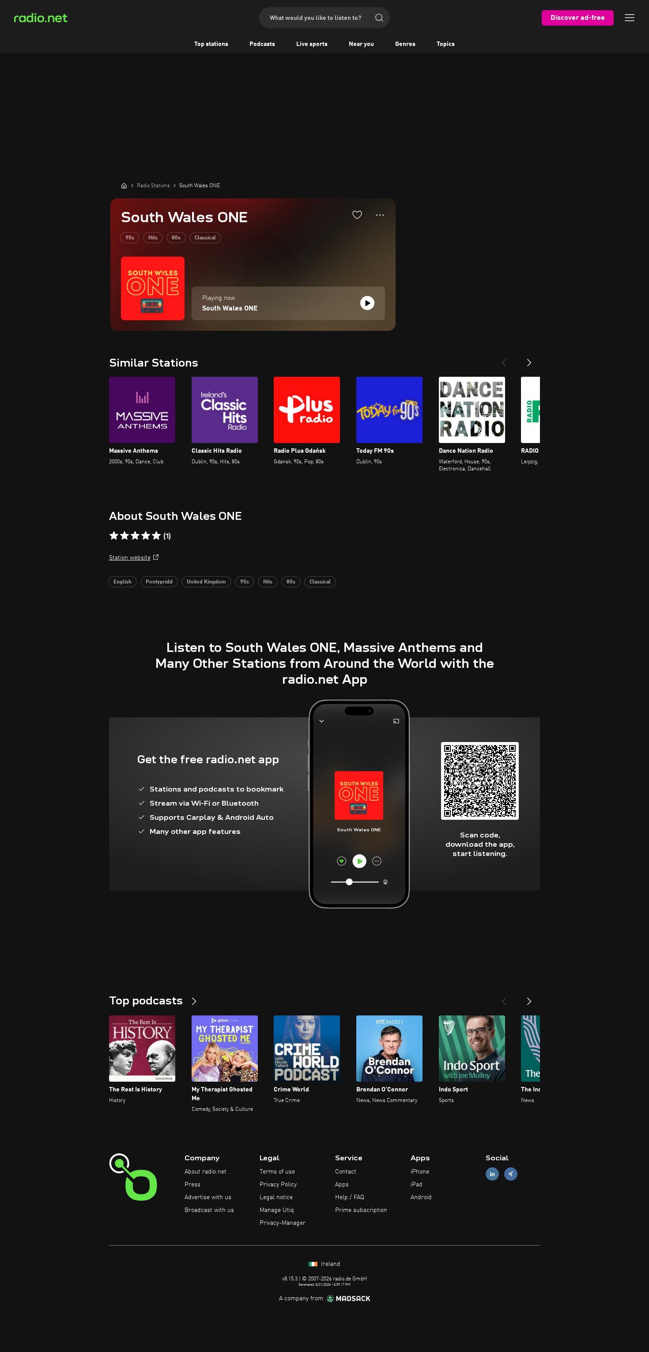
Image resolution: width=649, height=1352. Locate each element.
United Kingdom (206, 582)
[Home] (124, 185)
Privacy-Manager (283, 1223)
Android (421, 1197)
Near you (361, 44)
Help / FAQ (349, 1197)
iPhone (420, 1172)
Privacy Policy (278, 1185)
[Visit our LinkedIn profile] (492, 1174)
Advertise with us (208, 1197)
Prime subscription (361, 1210)
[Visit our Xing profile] (510, 1174)
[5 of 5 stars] (156, 535)
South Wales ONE (230, 308)
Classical (205, 238)
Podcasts (262, 44)
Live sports (312, 44)
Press (192, 1185)
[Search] (379, 17)
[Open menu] (629, 17)
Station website (130, 558)
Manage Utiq (277, 1210)
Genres (405, 44)
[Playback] (367, 303)
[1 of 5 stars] (114, 535)
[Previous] (503, 359)
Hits (153, 238)
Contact (345, 1172)
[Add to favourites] (357, 215)
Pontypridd (159, 582)
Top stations (211, 44)
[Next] (529, 359)
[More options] (380, 215)
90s (129, 238)
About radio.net (205, 1172)
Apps (342, 1185)
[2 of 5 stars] (124, 535)
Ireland (329, 1264)
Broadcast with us (209, 1210)
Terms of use (277, 1172)
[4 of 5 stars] (145, 535)
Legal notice (276, 1197)
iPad (417, 1185)
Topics (446, 44)
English (122, 582)
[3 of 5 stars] (135, 535)
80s (176, 238)
